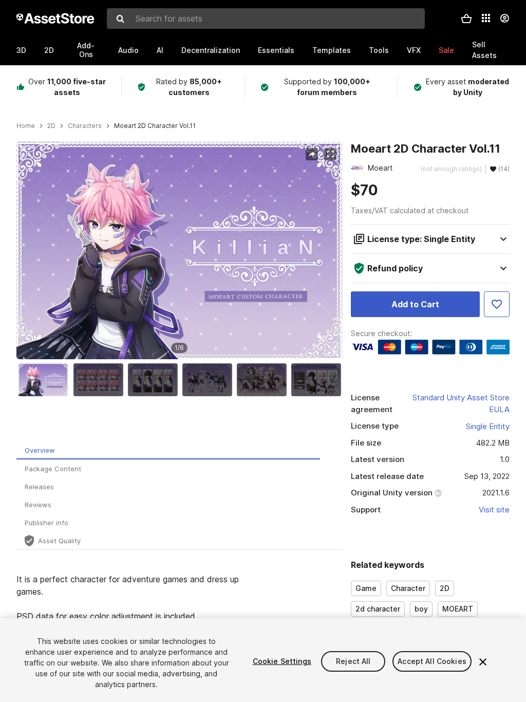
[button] (466, 18)
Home (25, 126)
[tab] (168, 450)
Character (408, 588)
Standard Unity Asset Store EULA (461, 403)
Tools (379, 50)
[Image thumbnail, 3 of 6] (155, 379)
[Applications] (486, 18)
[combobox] (266, 18)
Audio (128, 50)
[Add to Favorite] (497, 304)
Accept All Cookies (432, 661)
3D (21, 50)
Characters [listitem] (85, 126)
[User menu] (504, 18)
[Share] (312, 154)
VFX (414, 50)
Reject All (353, 661)
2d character (377, 608)
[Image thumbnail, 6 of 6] (318, 379)
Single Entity (488, 426)
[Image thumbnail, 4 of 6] (209, 379)
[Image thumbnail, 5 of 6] (264, 379)
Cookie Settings (282, 661)
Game (366, 588)
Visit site (494, 509)
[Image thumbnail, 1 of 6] (45, 379)
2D (49, 50)
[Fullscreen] (330, 154)
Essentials (276, 50)
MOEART (457, 608)
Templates (331, 50)
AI (160, 50)
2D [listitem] (51, 126)
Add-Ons (86, 50)
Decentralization (210, 50)
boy (421, 608)
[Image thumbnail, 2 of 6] (100, 379)
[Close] (483, 662)
